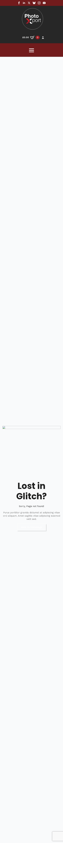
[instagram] (39, 3)
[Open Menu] (31, 50)
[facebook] (19, 3)
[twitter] (29, 3)
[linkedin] (24, 3)
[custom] (34, 3)
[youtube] (44, 3)
